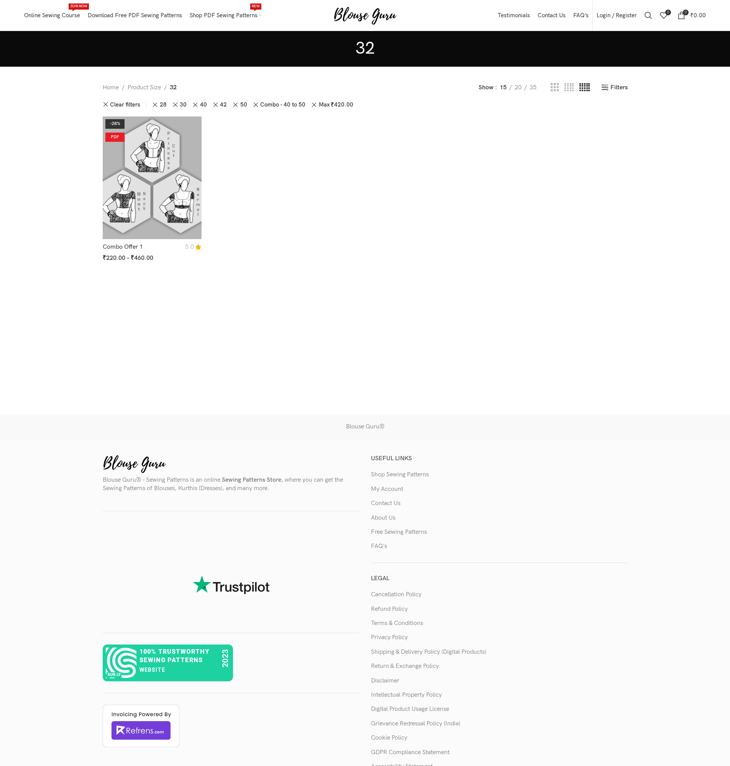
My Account (387, 489)
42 (223, 104)
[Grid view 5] (584, 87)
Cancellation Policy (396, 594)
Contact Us (385, 503)
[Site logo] (365, 15)
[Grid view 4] (569, 87)
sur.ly (114, 675)
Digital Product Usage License (410, 709)
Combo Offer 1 (123, 247)
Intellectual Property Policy (406, 695)
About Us (383, 518)
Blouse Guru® (365, 426)
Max (336, 104)
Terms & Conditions (397, 623)
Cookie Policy (389, 737)
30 (183, 104)
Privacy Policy (389, 637)
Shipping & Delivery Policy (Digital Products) (428, 652)
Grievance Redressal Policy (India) (415, 723)
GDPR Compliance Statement (410, 752)
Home (111, 87)
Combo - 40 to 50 (282, 104)
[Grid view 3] (555, 87)
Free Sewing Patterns (399, 532)
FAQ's (379, 546)
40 (203, 104)
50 (243, 104)
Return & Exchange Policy (405, 666)
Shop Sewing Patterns (400, 474)
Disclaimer (385, 680)
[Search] (648, 15)
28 (163, 104)
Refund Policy (389, 609)
